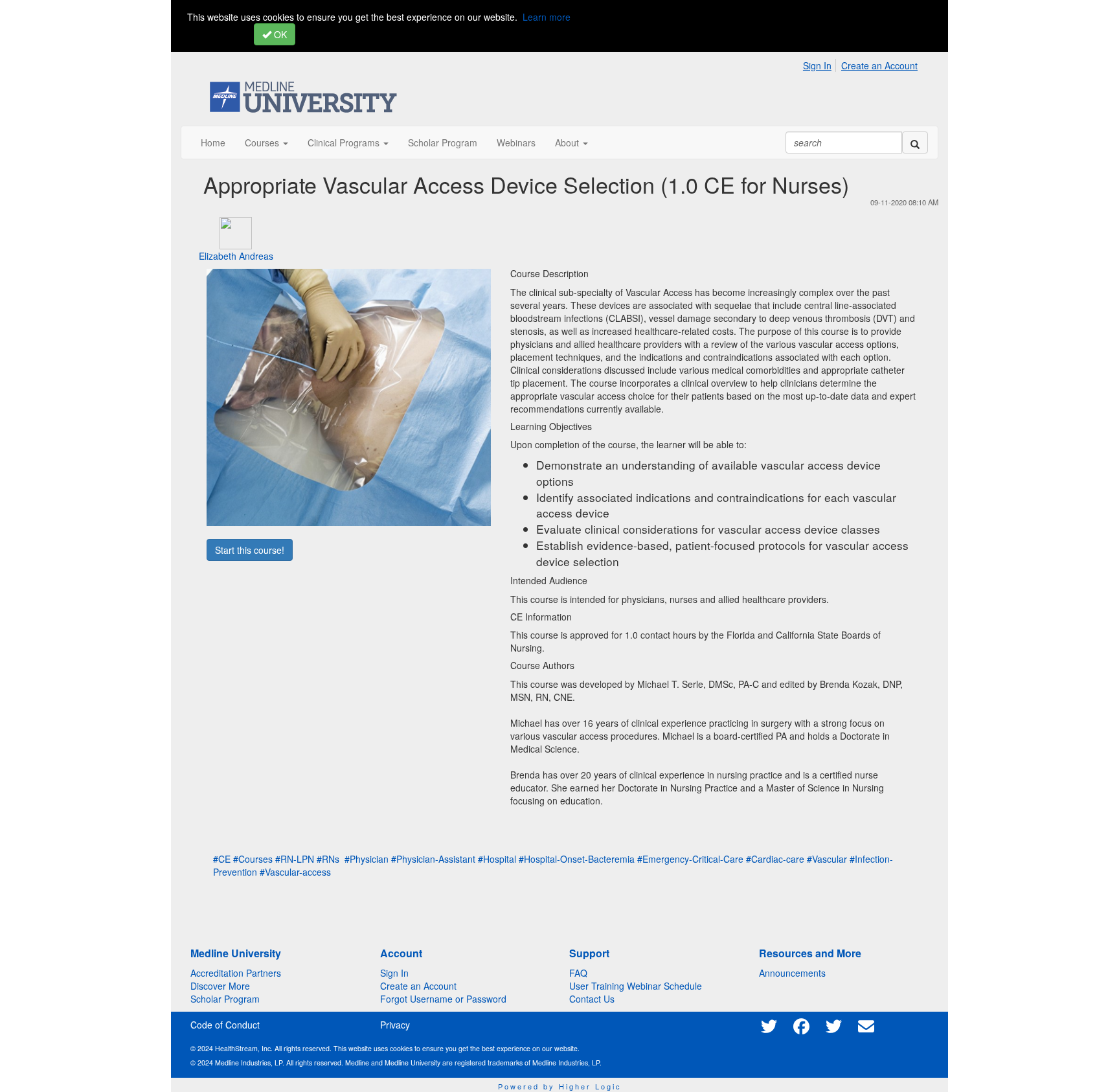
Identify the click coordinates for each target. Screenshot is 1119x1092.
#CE (222, 858)
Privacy (395, 1024)
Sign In (817, 65)
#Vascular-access (295, 871)
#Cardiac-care (775, 858)
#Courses (253, 858)
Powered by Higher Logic (560, 1086)
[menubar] (863, 63)
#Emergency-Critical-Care (690, 858)
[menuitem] (821, 63)
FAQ (578, 972)
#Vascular (827, 858)
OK (279, 34)
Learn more (547, 16)
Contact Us (592, 998)
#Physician (367, 858)
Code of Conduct (225, 1024)
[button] (266, 142)
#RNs (328, 858)
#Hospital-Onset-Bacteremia (577, 858)
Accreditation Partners (235, 972)
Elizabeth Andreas (236, 255)
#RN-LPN (294, 858)
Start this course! (249, 549)
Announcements (792, 972)
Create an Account (879, 65)
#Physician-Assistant (433, 858)
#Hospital (497, 858)
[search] (915, 142)
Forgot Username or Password (443, 998)
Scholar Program (225, 998)
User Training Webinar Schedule (635, 985)
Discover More (220, 985)
